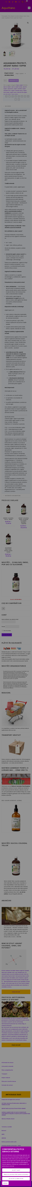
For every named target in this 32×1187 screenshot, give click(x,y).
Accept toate (16, 1170)
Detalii (5, 1183)
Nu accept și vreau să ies (16, 1178)
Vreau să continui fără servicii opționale (16, 1174)
